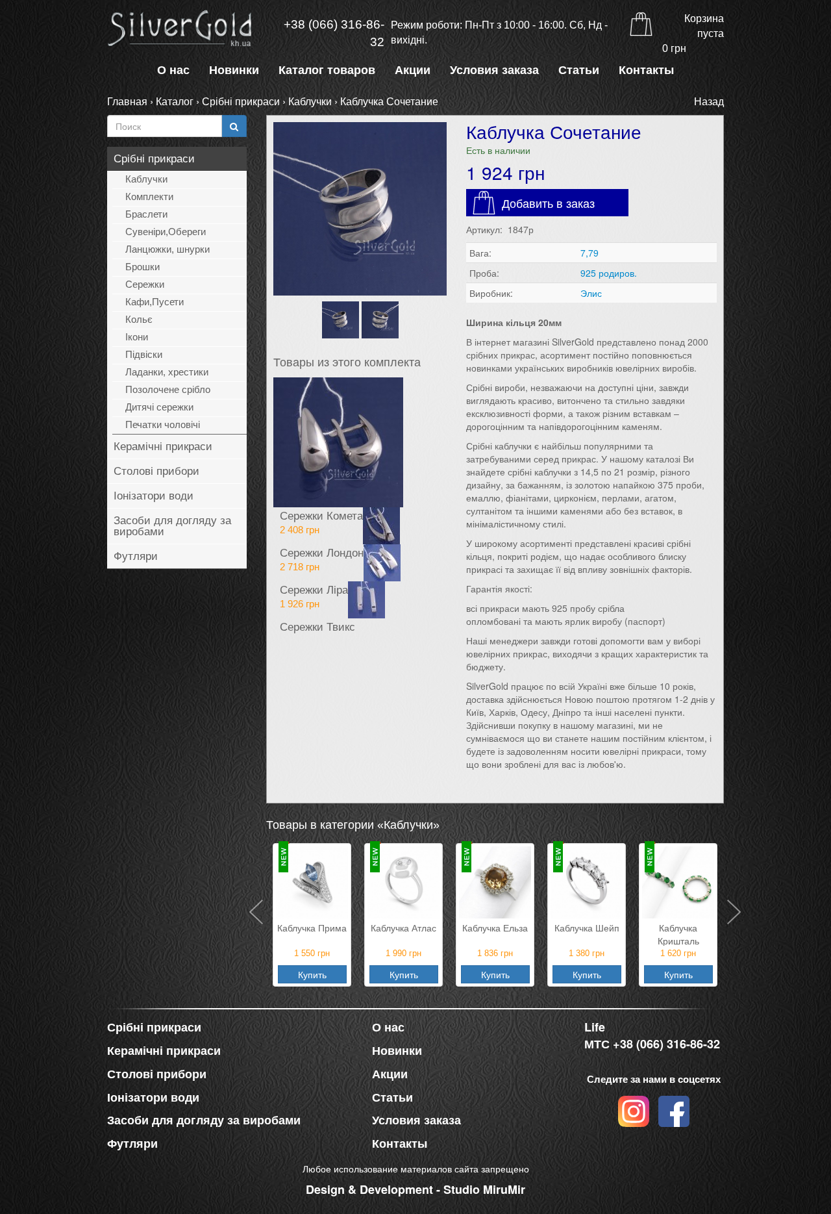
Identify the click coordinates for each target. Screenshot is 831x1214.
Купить (312, 974)
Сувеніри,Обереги (165, 231)
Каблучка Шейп (495, 927)
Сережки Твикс (317, 626)
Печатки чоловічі (162, 424)
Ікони (136, 336)
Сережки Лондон (322, 552)
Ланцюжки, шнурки (167, 249)
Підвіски (143, 354)
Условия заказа (494, 70)
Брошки (142, 266)
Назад (709, 101)
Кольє (139, 319)
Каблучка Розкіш (678, 927)
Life (594, 1027)
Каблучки (310, 101)
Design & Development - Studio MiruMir (415, 1189)
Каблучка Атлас (312, 927)
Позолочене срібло (167, 389)
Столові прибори (156, 471)
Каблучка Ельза (403, 927)
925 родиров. (608, 272)
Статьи (578, 70)
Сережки (144, 284)
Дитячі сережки (159, 406)
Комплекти (149, 196)
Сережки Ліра (314, 589)
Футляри (136, 556)
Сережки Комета (321, 515)
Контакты (646, 70)
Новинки (234, 70)
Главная (127, 101)
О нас (173, 70)
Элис (591, 292)
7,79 (589, 252)
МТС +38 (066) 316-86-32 (652, 1044)
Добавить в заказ (548, 202)
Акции (412, 70)
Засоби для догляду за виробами (172, 526)
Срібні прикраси (241, 101)
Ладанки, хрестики (166, 371)
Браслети (146, 214)
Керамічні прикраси (163, 446)
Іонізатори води (153, 496)
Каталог (174, 101)
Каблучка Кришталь (587, 933)
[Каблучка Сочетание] (360, 209)
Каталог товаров (327, 70)
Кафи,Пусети (154, 301)
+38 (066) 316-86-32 (334, 33)
